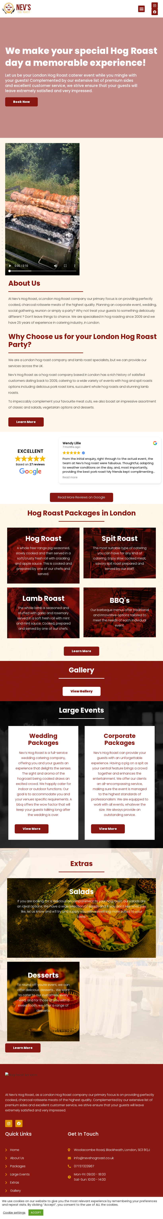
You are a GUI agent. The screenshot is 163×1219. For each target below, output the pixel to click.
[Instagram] (154, 5)
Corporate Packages (120, 739)
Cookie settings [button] (14, 1212)
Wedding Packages (43, 739)
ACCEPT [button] (36, 1212)
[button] (141, 9)
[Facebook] (154, 12)
